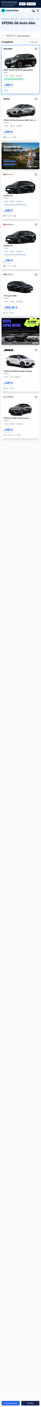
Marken (24, 19)
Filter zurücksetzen (23, 36)
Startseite (5, 19)
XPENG (31, 19)
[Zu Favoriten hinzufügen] (36, 48)
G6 (38, 19)
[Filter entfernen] (14, 36)
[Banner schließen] (38, 4)
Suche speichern (12, 1403)
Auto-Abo (14, 19)
